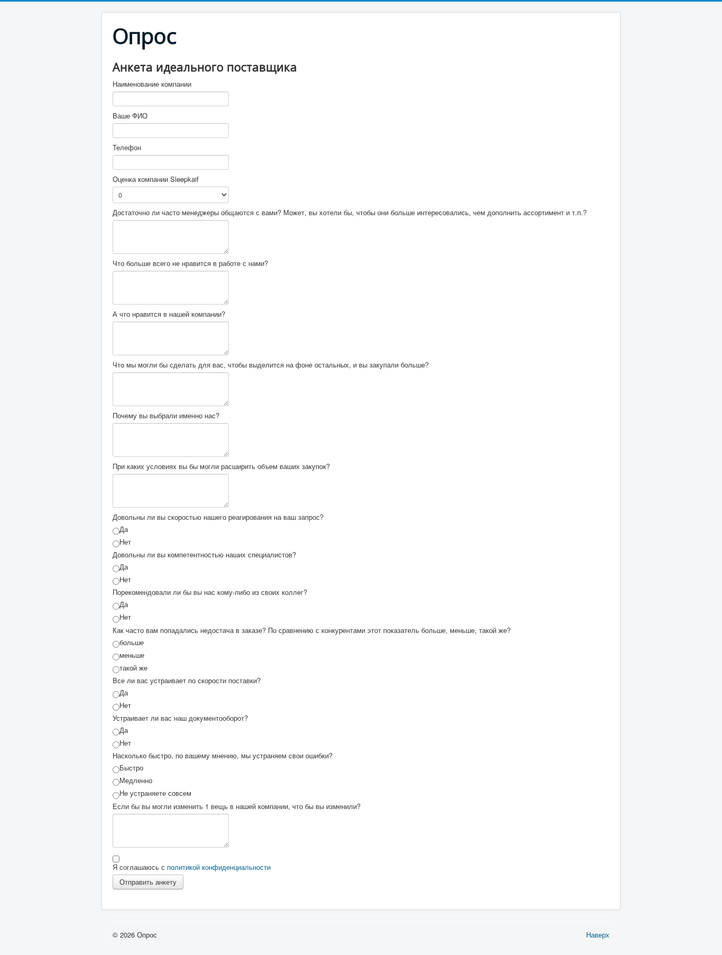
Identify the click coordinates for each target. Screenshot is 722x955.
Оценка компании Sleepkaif (156, 179)
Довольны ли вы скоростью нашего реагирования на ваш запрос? (218, 517)
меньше (131, 655)
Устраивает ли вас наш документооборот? (180, 718)
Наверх (597, 935)
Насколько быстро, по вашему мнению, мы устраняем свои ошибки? (222, 755)
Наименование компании (152, 84)
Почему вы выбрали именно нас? (166, 415)
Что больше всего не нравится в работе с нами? (190, 263)
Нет (125, 542)
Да (123, 529)
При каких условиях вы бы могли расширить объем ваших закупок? (221, 466)
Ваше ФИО (130, 116)
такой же (133, 668)
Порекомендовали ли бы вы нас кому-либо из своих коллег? (210, 592)
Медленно (135, 780)
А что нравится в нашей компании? (169, 314)
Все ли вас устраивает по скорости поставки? (187, 680)
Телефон (127, 147)
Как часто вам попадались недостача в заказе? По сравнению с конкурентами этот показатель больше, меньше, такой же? (312, 630)
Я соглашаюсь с (192, 867)
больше (131, 642)
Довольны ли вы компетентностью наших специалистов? (204, 554)
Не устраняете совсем (155, 793)
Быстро (131, 768)
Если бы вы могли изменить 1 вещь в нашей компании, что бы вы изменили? (236, 806)
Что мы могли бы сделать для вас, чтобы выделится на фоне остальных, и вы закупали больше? (271, 365)
